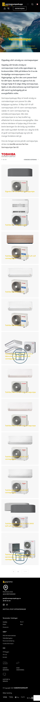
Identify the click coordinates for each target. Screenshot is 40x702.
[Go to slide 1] (6, 168)
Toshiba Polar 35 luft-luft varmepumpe (20, 425)
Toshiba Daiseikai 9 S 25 (14, 291)
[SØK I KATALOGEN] (32, 4)
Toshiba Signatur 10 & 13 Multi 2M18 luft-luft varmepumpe (19, 524)
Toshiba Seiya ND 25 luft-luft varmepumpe (16, 457)
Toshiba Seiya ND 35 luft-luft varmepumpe (16, 491)
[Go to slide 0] (5, 168)
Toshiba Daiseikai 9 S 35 (14, 325)
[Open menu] (28, 4)
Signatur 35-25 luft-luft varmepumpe (19, 191)
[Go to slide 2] (7, 168)
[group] (20, 181)
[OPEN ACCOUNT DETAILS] (5, 8)
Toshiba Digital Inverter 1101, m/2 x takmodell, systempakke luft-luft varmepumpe (18, 356)
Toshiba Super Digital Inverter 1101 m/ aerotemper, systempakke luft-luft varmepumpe (20, 557)
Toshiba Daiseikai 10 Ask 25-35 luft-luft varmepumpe (20, 257)
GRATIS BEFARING (6, 669)
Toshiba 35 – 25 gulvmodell (16, 224)
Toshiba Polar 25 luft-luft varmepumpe (20, 392)
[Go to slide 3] (8, 168)
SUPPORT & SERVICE (6, 680)
